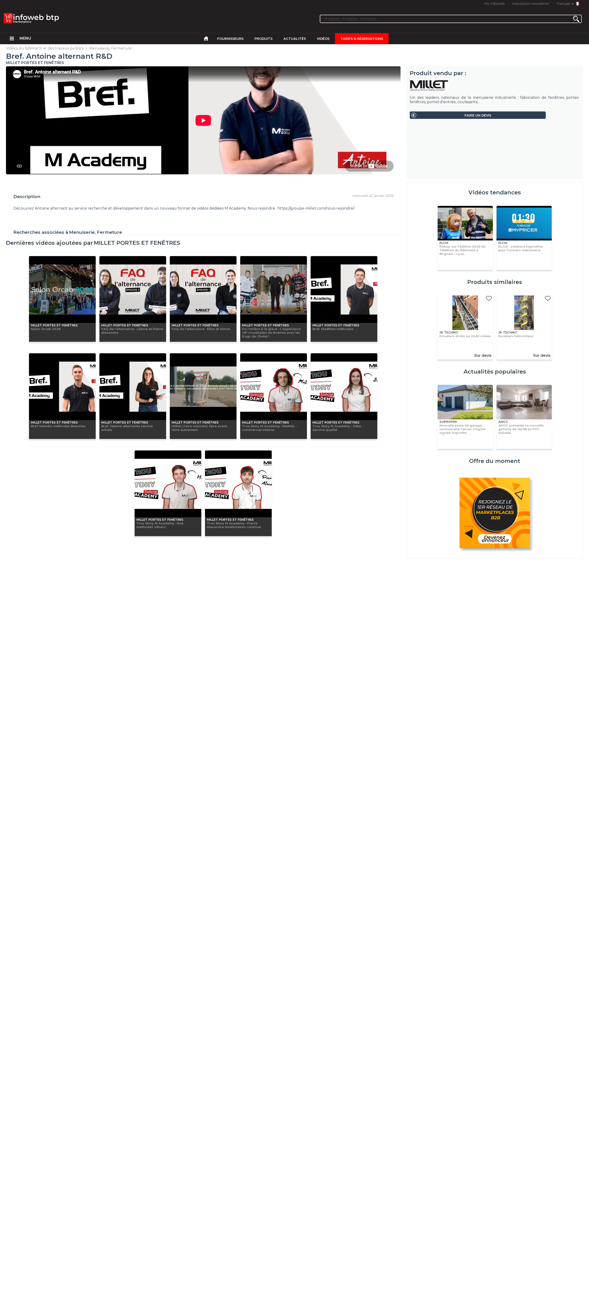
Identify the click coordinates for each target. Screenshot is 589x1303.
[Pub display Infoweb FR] (494, 513)
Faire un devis (478, 115)
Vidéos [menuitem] (323, 39)
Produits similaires (494, 282)
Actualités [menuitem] (294, 39)
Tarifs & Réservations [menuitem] (362, 39)
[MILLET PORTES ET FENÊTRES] (495, 86)
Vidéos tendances (494, 192)
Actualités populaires (495, 371)
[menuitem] (12, 38)
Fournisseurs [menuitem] (230, 39)
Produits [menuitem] (263, 39)
